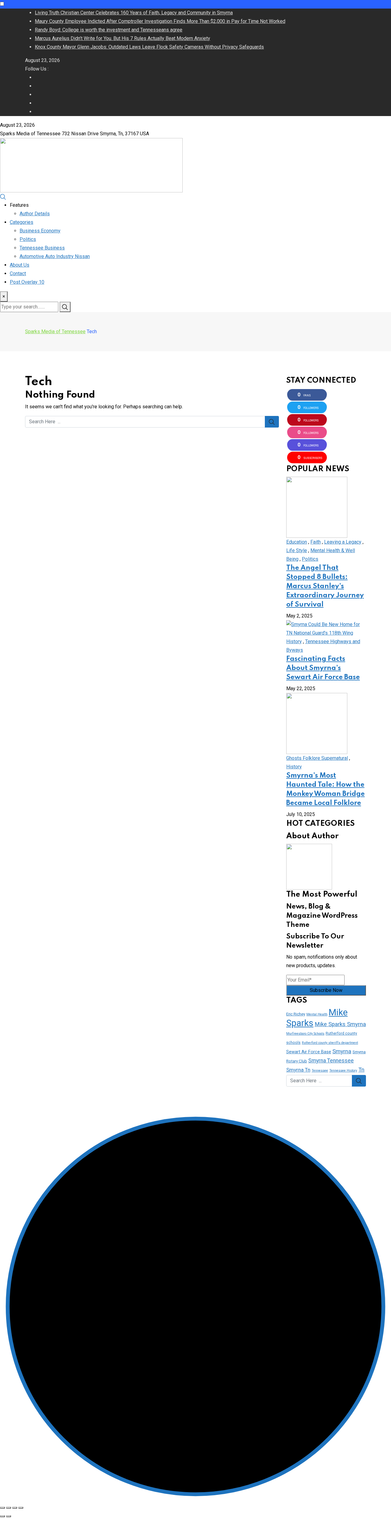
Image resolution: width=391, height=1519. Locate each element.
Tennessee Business (42, 248)
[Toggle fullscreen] (14, 1508)
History (294, 641)
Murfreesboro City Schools (305, 1034)
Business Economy (40, 231)
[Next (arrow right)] (8, 1516)
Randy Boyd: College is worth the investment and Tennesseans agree (108, 30)
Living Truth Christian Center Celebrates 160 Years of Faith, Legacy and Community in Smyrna (134, 13)
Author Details (35, 214)
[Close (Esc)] (2, 1508)
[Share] (8, 1508)
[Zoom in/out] (20, 1508)
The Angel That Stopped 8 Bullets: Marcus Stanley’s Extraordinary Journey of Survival (325, 586)
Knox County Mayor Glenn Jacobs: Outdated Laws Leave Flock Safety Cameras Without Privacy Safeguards (149, 47)
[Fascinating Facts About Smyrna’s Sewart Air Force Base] (326, 628)
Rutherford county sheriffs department (330, 1043)
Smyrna (341, 1051)
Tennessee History (343, 1071)
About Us (19, 265)
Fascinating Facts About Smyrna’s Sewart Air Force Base (323, 668)
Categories (21, 222)
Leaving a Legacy (342, 542)
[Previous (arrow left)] (2, 1516)
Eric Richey (295, 1014)
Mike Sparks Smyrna (340, 1024)
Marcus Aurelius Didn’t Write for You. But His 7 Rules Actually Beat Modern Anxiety (122, 38)
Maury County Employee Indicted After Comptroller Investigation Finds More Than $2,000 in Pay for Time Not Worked (160, 21)
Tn (361, 1069)
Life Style (296, 550)
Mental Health (316, 1014)
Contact (18, 273)
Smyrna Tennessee (331, 1061)
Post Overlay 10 (27, 282)
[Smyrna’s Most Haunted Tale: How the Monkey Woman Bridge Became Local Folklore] (316, 723)
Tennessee (320, 1071)
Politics (28, 239)
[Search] (3, 196)
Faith (315, 542)
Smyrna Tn (298, 1070)
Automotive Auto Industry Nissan (55, 256)
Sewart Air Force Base (308, 1052)
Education (296, 542)
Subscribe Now (326, 990)
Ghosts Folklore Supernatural (317, 758)
